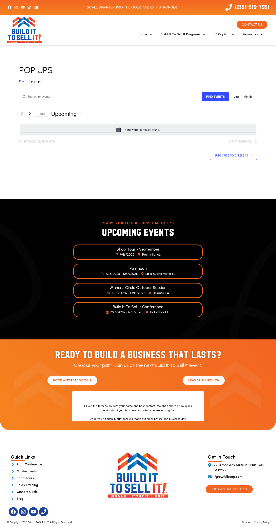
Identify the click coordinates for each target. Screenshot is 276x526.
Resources (250, 34)
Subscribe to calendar (231, 155)
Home (142, 34)
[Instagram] (16, 7)
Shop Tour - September (138, 249)
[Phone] (43, 511)
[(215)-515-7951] (228, 7)
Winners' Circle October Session (138, 287)
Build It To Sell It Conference (138, 306)
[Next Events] (29, 113)
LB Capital (221, 34)
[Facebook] (9, 7)
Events (23, 81)
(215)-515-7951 (252, 6)
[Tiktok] (29, 7)
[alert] (138, 129)
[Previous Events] (21, 113)
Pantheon (138, 268)
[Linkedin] (36, 7)
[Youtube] (23, 7)
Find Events (215, 96)
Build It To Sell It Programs (180, 34)
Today (41, 113)
